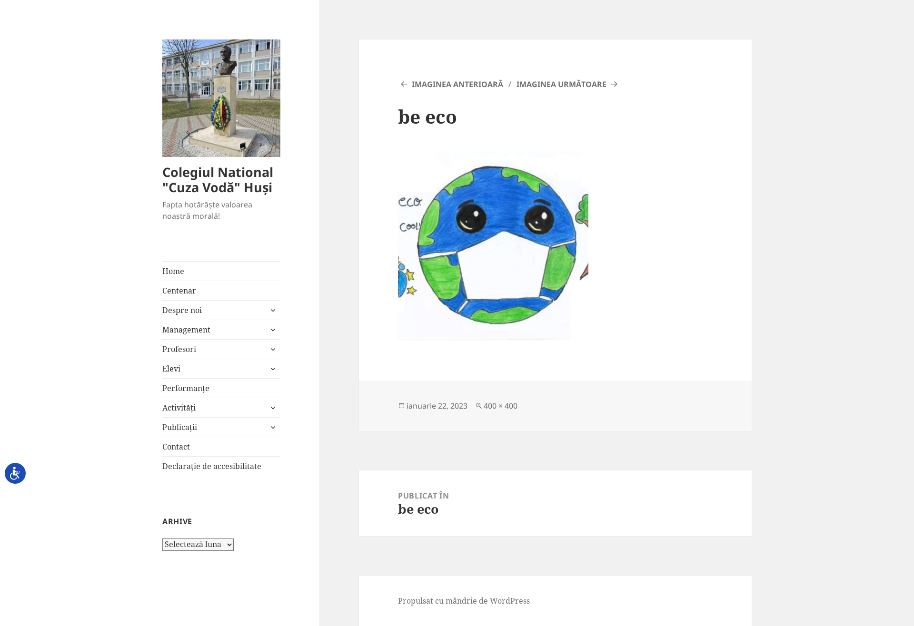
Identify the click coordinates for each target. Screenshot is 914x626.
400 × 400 (500, 406)
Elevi (171, 368)
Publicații (179, 427)
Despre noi (182, 310)
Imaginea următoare (561, 84)
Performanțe (185, 388)
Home (173, 271)
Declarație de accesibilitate (211, 466)
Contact (176, 446)
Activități (179, 407)
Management (186, 329)
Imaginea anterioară (457, 84)
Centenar (179, 290)
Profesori (179, 349)
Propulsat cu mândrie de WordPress (464, 601)
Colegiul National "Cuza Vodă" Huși (217, 179)
